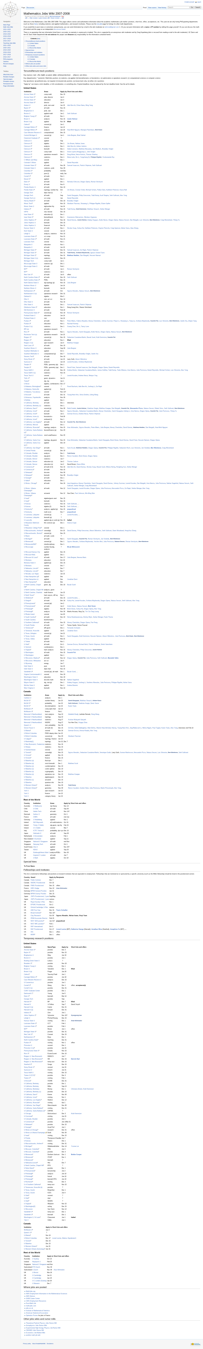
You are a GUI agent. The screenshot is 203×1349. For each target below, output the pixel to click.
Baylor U (27, 108)
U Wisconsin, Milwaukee (32, 661)
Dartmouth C (28, 993)
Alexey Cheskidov (94, 321)
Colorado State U (30, 165)
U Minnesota (28, 541)
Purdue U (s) (28, 326)
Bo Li (77, 157)
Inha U (35, 847)
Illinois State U (29, 206)
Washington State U (31, 677)
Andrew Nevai (83, 375)
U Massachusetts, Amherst (33, 530)
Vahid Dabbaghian (80, 728)
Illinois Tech (28, 203)
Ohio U (26, 299)
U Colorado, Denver (30, 459)
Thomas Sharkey (92, 154)
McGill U (27, 700)
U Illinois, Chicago (30, 483)
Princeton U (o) (29, 1048)
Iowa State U (28, 214)
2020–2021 (7, 31)
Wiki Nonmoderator (55, 16)
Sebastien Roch (124, 448)
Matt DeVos (92, 728)
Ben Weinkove (155, 220)
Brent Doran (114, 440)
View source (152, 7)
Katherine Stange (77, 929)
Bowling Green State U (31, 961)
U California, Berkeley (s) (32, 405)
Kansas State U (29, 228)
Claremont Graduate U (31, 138)
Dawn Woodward (118, 530)
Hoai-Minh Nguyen (73, 130)
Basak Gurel (91, 337)
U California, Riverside (31, 427)
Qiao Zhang (134, 228)
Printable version (8, 81)
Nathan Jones (80, 143)
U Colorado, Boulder (31, 453)
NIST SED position (37, 921)
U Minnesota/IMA (30, 544)
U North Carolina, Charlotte (33, 592)
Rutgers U (27, 337)
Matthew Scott (73, 763)
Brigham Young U (30, 116)
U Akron (26, 384)
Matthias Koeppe (73, 343)
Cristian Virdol (80, 190)
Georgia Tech (28, 193)
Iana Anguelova (72, 483)
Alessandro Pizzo (136, 408)
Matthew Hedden (73, 255)
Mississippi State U (30, 263)
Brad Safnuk (81, 135)
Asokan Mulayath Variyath (77, 720)
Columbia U (28, 171)
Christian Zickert (76, 1089)
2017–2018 (7, 38)
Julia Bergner (71, 135)
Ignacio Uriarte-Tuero (97, 253)
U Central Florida (29, 450)
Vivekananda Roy (108, 157)
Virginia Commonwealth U (32, 674)
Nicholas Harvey (110, 728)
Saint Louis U (28, 345)
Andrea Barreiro (72, 685)
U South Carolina (29, 617)
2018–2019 (7, 36)
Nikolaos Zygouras (90, 217)
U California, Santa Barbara (33, 1108)
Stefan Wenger (105, 209)
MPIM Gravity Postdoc (38, 894)
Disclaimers (50, 1343)
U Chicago (27, 1113)
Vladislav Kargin (92, 408)
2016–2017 (7, 41)
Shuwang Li (84, 203)
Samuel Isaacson (73, 165)
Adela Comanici (72, 149)
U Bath (35, 858)
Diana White (81, 464)
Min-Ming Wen (90, 493)
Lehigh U (27, 233)
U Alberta (27, 730)
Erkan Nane (81, 105)
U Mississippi (28, 547)
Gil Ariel (70, 728)
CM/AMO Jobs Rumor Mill (35, 1330)
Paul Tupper (156, 728)
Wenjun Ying (93, 375)
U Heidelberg (37, 820)
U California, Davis (30, 408)
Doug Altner (71, 154)
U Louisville (28, 520)
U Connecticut (29, 467)
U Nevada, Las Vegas (31, 574)
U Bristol (35, 1272)
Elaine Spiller (105, 203)
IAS (32, 932)
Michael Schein (91, 190)
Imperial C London (39, 855)
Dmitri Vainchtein (106, 644)
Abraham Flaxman (73, 203)
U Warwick (36, 1283)
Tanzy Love (85, 326)
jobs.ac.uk (29, 1308)
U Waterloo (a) (29, 760)
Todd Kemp (95, 195)
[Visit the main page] (10, 9)
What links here (8, 74)
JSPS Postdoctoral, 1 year (40, 899)
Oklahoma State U (30, 307)
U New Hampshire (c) (31, 579)
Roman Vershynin (97, 182)
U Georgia (27, 478)
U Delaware (28, 472)
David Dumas (71, 220)
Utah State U (28, 666)
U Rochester (28, 1182)
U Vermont (27, 647)
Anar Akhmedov (72, 427)
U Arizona (27, 395)
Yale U (26, 1220)
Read (144, 7)
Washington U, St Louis (32, 1217)
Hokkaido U (37, 833)
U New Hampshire (30, 582)
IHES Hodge (35, 888)
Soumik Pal (154, 321)
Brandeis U (27, 963)
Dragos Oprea (85, 182)
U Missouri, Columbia (31, 1149)
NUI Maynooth (38, 822)
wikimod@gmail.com (112, 27)
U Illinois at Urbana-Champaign (34, 1132)
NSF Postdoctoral (37, 929)
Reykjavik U (36, 1262)
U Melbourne (37, 806)
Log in (199, 2)
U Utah (26, 644)
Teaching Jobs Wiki (9, 43)
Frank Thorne (108, 617)
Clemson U (27, 143)
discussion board (59, 29)
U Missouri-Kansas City (32, 552)
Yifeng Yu (176, 220)
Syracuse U (28, 362)
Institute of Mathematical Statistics (38, 1310)
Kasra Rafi (123, 190)
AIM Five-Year (35, 910)
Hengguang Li (81, 152)
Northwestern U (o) (30, 293)
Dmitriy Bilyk (87, 617)
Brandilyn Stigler (107, 149)
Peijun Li (116, 321)
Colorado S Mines (30, 162)
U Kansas (27, 504)
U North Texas (29, 595)
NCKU (35, 850)
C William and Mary (30, 160)
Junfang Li (91, 386)
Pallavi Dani (101, 190)
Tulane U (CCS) (29, 1075)
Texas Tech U (28, 375)
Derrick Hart (75, 1059)
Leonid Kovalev (72, 362)
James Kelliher (102, 370)
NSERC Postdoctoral (38, 883)
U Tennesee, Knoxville (31, 631)
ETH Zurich (36, 1267)
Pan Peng (94, 622)
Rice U (26, 332)
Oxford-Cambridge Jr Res (39, 907)
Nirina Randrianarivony (74, 617)
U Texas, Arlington (30, 633)
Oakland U (27, 296)
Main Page (6, 25)
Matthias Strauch (93, 209)
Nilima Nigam (146, 728)
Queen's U (27, 725)
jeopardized (71, 509)
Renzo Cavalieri (72, 456)
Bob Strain (98, 130)
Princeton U (28, 1045)
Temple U (27, 364)
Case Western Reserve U (32, 132)
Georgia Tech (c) (29, 198)
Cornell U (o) (28, 988)
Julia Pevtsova (141, 370)
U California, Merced (31, 425)
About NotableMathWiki (38, 1343)
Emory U (27, 184)
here (35, 24)
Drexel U (27, 179)
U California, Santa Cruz (32, 440)
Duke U (26, 182)
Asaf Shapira (104, 195)
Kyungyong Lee (76, 1015)
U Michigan (28, 539)
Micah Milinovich (73, 547)
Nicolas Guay (71, 228)
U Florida (27, 1138)
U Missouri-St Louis (30, 557)
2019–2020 (7, 34)
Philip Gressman (84, 195)
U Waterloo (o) (29, 766)
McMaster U (28, 709)
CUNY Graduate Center (32, 991)
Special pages (7, 79)
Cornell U (27, 176)
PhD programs (8, 59)
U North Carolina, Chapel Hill (33, 590)
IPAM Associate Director (39, 918)
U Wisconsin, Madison (31, 658)
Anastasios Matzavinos (75, 217)
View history (162, 7)
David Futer (71, 367)
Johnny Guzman (107, 321)
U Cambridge (36, 1275)
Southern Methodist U (31, 351)
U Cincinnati (28, 1116)
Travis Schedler (62, 910)
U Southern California (31, 622)
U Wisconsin (28, 1209)
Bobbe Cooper (76, 1154)
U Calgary (27, 739)
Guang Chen (71, 326)
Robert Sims (159, 408)
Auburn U (27, 105)
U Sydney (35, 1259)
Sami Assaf (71, 448)
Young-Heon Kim (73, 395)
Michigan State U (30, 250)
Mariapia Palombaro (87, 130)
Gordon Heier (84, 788)
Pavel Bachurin (72, 386)
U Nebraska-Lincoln (30, 1163)
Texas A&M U (28, 370)
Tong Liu (132, 321)
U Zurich (35, 1270)
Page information (8, 86)
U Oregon (27, 600)
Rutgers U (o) (28, 343)
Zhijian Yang (192, 321)
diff (26, 18)
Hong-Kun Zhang (130, 530)
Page (23, 7)
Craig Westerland (166, 220)
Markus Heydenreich (69, 1238)
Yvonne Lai (75, 1146)
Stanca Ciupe (71, 523)
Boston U (27, 113)
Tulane (26, 381)
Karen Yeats (72, 706)
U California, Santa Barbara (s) (34, 1111)
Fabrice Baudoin (82, 321)
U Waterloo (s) (29, 780)
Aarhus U (36, 814)
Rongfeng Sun (121, 467)
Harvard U (27, 1002)
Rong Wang (95, 714)
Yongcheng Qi (85, 157)
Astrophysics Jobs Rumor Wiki (36, 1325)
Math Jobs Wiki (8, 27)
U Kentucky (28, 509)
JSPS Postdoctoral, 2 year (40, 896)
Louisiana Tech (29, 242)
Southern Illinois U (30, 348)
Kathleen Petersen (112, 190)
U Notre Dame (29, 1168)
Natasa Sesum (124, 220)
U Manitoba (28, 741)
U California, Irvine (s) (31, 416)
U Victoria (27, 755)
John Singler (91, 152)
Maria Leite (71, 157)
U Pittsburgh (28, 609)
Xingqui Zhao (82, 722)
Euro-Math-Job (31, 1303)
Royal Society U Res (38, 902)
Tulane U (27, 1078)
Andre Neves (103, 220)
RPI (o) (26, 329)
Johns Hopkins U (30, 220)
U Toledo (27, 641)
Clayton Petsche (104, 228)
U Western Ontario (30, 785)
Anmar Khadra (84, 730)
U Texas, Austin (29, 636)
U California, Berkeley (31, 403)
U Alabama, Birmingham (32, 386)
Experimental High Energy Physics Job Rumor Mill (43, 1328)
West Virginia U (29, 688)
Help (4, 66)
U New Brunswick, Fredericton (34, 744)
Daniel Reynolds (72, 162)
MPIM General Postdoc (39, 891)
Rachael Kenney (72, 323)
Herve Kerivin (80, 154)
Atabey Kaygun (92, 220)
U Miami (27, 536)
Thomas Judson (72, 461)
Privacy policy (27, 1343)
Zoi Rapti (83, 250)
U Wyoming (28, 663)
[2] (34, 1206)
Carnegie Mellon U (30, 127)
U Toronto (27, 752)
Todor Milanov (121, 370)
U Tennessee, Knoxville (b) (33, 1187)
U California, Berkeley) (31, 1089)
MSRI (33, 934)
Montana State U (29, 563)
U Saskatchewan (29, 750)
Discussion (30, 7)
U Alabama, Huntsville (31, 389)
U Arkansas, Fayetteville (32, 397)
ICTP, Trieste (37, 830)
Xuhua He (80, 228)
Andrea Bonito (72, 370)
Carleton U (27, 698)
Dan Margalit (134, 220)
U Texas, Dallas (29, 639)
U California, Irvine (30, 411)
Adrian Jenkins (81, 146)
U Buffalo (27, 400)
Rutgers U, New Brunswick (33, 1056)
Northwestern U (29, 291)
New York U (28, 274)
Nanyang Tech (38, 844)
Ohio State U (28, 302)
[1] (32, 741)
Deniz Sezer (95, 703)
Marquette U (28, 244)
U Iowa (26, 498)
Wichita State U (29, 685)
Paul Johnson (79, 493)
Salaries (6, 61)
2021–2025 (7, 29)
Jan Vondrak (145, 448)
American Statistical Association (37, 1313)
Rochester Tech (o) (30, 334)
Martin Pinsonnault (107, 788)
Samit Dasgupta (72, 195)
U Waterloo (27, 777)
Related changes (8, 77)
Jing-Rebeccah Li (135, 728)
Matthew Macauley (85, 149)
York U (26, 791)
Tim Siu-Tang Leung (92, 611)
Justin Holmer (72, 119)
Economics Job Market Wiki (35, 1333)
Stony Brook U (29, 359)
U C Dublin (37, 828)
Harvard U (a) (28, 1007)
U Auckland (37, 839)
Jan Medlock (96, 149)
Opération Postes (32, 1315)
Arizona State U (29, 94)
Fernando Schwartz (73, 628)
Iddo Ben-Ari (71, 105)
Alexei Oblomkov (81, 359)
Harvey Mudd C (29, 201)
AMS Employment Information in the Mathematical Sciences (46, 1294)
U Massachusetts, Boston (33, 533)
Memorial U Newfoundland (33, 714)
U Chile (35, 809)
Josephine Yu (115, 929)
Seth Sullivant (72, 113)
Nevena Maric (81, 557)
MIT (25, 269)
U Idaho (26, 480)
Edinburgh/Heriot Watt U (41, 852)
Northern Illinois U (30, 285)
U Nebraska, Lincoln (31, 568)
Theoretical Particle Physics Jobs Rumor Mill (41, 1323)
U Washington (28, 652)
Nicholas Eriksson (73, 182)
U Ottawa (27, 747)
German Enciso (72, 414)
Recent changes (8, 64)
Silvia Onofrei (84, 395)
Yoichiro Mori (98, 541)
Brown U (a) (28, 121)
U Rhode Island (29, 614)
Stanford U (27, 1064)
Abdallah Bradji (73, 714)
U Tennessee (28, 628)
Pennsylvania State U (31, 313)
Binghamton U (29, 111)
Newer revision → (56, 18)
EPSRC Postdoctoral (38, 904)
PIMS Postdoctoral (37, 885)
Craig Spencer (115, 228)
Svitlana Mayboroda (82, 253)
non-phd (99, 24)
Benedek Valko (113, 658)
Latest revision (43, 18)
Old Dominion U (29, 310)
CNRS (35, 817)
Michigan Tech (29, 261)
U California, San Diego (32, 448)
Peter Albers (71, 321)
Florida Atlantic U (30, 187)
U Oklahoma (28, 598)
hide (38, 38)
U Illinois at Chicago (31, 1130)
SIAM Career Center (33, 1298)
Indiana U (27, 209)
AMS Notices (30, 1296)
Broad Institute (36, 913)
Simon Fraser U (29, 728)
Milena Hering (110, 467)
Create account (189, 2)
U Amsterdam (38, 836)
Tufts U (26, 378)
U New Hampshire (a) (31, 576)
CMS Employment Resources (36, 1301)
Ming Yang (89, 105)
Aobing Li (127, 411)
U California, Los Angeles (32, 422)
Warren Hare (100, 728)
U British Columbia (30, 733)
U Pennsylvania (29, 603)
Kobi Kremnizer (81, 209)
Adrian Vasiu (125, 228)
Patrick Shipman (85, 165)
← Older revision (32, 18)
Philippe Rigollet (96, 157)
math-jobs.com (31, 1306)
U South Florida (29, 625)
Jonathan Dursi (72, 579)
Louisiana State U (30, 236)
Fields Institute (36, 880)
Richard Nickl (83, 644)
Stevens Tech (28, 356)
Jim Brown (70, 143)
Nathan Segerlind (172, 483)
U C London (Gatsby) (39, 1281)
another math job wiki (33, 1335)
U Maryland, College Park (32, 528)
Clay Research (36, 915)
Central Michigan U (30, 135)
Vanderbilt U (28, 671)
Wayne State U (29, 682)
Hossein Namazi (95, 255)
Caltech (26, 124)
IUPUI (26, 212)
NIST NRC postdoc (37, 924)
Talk (62, 16)
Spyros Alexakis (72, 291)
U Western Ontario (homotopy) (34, 1249)
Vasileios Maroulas (93, 682)
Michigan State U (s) (31, 258)
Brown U (27, 119)
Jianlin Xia (183, 321)
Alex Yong (123, 195)
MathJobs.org (30, 1291)
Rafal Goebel (71, 408)
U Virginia (27, 650)
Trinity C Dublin (38, 825)
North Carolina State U (31, 277)
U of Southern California (32, 1184)
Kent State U (28, 231)
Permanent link (8, 84)
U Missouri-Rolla (29, 555)
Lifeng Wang (94, 395)
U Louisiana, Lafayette (31, 515)
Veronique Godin (105, 752)
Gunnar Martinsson (126, 752)
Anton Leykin (71, 152)
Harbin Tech (37, 811)
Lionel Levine (61, 929)
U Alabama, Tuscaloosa (32, 392)
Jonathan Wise (96, 929)
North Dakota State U (31, 283)
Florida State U (29, 190)
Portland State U (29, 315)
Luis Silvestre (144, 220)
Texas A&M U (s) (30, 373)
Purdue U (27, 321)
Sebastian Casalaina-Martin (76, 337)
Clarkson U (27, 141)
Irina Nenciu (131, 370)
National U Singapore (40, 841)
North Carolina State (31, 1040)
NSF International (37, 926)
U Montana (27, 560)
